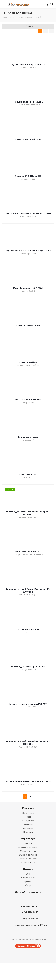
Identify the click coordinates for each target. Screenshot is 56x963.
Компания (28, 808)
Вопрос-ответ (28, 877)
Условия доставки (28, 854)
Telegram (20, 898)
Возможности (28, 862)
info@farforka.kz (30, 918)
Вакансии (28, 824)
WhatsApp (41, 898)
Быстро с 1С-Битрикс (26, 946)
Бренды (28, 881)
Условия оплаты (28, 851)
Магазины (28, 828)
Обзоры (28, 885)
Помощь (28, 843)
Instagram (13, 898)
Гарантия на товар (28, 858)
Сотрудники (28, 820)
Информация (28, 838)
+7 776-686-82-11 (29, 912)
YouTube (27, 898)
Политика (28, 832)
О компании (28, 813)
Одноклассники (34, 898)
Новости (28, 816)
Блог (28, 873)
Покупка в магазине (28, 847)
